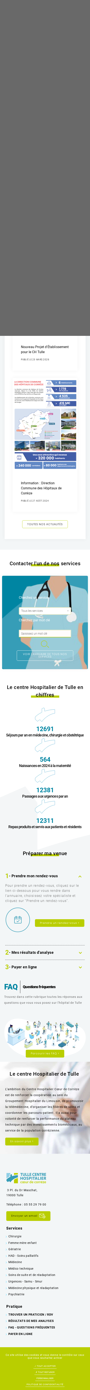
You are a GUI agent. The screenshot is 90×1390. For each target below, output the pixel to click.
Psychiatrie (16, 1294)
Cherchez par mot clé (34, 620)
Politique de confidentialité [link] (45, 1384)
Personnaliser (44, 1378)
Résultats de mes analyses (31, 1321)
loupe (45, 644)
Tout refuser (45, 1372)
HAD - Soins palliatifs (23, 1255)
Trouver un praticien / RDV (30, 1314)
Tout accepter (45, 1366)
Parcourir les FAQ (45, 1053)
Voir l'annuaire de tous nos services (45, 655)
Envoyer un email (24, 1216)
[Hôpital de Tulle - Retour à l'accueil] (26, 1178)
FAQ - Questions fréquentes (31, 1327)
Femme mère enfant (22, 1243)
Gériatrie (14, 1249)
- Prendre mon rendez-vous (31, 876)
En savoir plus (21, 1141)
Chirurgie (14, 1236)
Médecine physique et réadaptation (33, 1288)
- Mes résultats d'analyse (29, 953)
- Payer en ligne (21, 967)
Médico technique (20, 1268)
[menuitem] (45, 1236)
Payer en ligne (20, 1334)
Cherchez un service (33, 598)
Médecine (15, 1262)
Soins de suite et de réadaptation (31, 1275)
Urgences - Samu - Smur (25, 1281)
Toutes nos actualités (45, 524)
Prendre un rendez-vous (59, 923)
